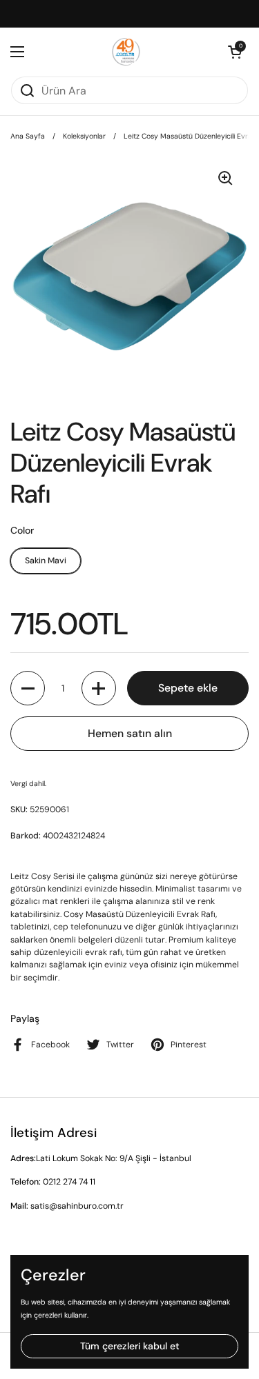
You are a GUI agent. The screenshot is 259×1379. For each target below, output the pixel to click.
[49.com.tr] (126, 52)
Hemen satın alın (130, 733)
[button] (235, 52)
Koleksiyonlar (84, 136)
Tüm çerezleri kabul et (130, 1346)
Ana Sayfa (27, 136)
